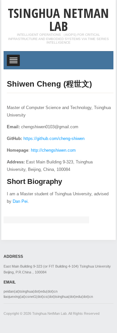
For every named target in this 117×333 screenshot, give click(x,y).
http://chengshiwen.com (53, 150)
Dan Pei (20, 201)
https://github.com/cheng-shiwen (53, 138)
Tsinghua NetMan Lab (58, 19)
